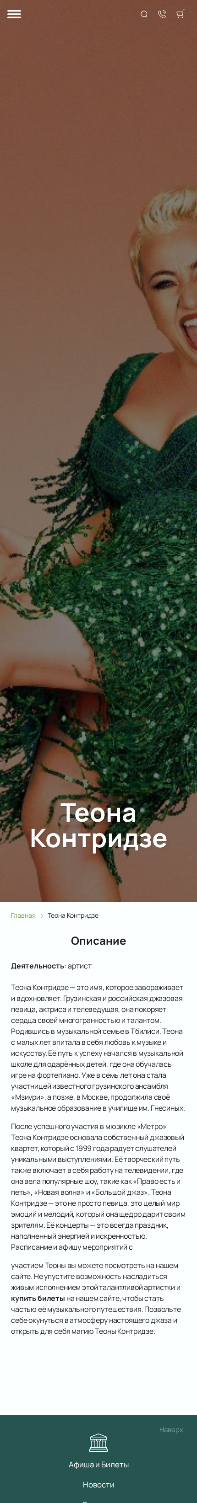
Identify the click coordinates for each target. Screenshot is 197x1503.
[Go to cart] (180, 14)
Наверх (171, 1429)
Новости (99, 1484)
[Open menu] (14, 15)
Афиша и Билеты (99, 1464)
